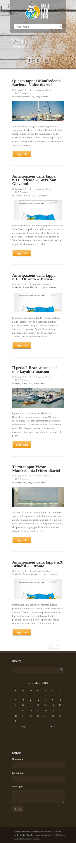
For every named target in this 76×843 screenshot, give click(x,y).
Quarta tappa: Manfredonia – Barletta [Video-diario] (38, 82)
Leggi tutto (22, 154)
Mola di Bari (26, 383)
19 (38, 710)
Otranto (18, 287)
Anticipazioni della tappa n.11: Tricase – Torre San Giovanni (34, 180)
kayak (17, 383)
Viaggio (38, 96)
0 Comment (23, 93)
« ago (23, 726)
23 (16, 715)
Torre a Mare (38, 383)
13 (45, 705)
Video (45, 96)
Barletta (18, 96)
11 (30, 705)
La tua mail (18, 772)
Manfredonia (28, 96)
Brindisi (18, 574)
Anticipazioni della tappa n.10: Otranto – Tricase (34, 277)
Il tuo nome (18, 759)
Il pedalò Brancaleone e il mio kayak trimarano (34, 369)
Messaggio (17, 786)
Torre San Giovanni (23, 196)
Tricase (36, 196)
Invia (18, 809)
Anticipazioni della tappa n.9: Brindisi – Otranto (37, 564)
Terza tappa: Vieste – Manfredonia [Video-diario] (36, 468)
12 (38, 705)
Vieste (43, 482)
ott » (53, 726)
